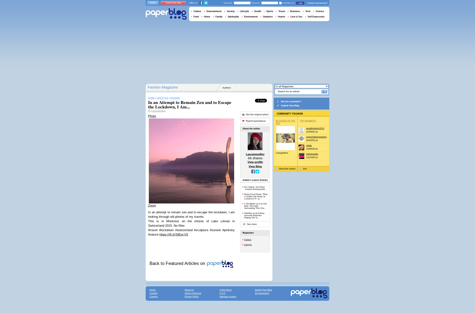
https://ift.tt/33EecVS (173, 234)
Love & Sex (296, 16)
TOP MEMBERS (308, 121)
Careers (154, 296)
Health (257, 11)
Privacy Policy (192, 296)
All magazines (262, 293)
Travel (282, 11)
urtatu (309, 145)
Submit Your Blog (290, 105)
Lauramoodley (158, 111)
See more (252, 224)
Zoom (152, 205)
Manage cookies (228, 296)
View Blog (255, 166)
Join (305, 168)
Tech (307, 11)
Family (218, 16)
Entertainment (214, 11)
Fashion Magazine (163, 87)
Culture (197, 11)
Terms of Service (193, 293)
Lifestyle (248, 244)
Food (196, 16)
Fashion (247, 239)
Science (320, 11)
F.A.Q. (223, 293)
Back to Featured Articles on (178, 263)
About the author (287, 168)
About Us (189, 290)
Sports (269, 11)
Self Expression (316, 16)
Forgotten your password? (317, 3)
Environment (251, 16)
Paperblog (166, 14)
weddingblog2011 (315, 128)
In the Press (226, 290)
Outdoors (268, 16)
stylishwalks (312, 154)
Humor (281, 16)
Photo (152, 116)
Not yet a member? (291, 101)
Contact (153, 293)
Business (295, 11)
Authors (226, 88)
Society (231, 11)
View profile (255, 162)
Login (300, 3)
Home (152, 3)
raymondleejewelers (316, 137)
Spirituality (233, 16)
